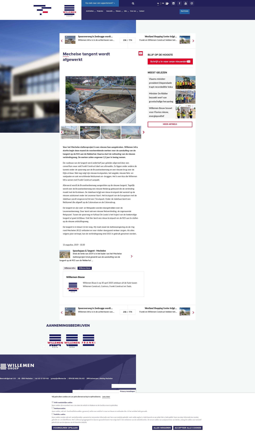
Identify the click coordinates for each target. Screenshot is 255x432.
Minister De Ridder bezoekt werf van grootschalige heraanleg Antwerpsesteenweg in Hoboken (161, 101)
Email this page (141, 53)
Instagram (191, 3)
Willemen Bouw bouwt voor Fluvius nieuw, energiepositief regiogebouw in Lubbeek (160, 116)
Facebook (179, 3)
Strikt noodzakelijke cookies (63, 402)
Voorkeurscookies (59, 408)
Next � (144, 132)
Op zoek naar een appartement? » (100, 3)
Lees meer (106, 397)
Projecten (100, 11)
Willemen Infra (69, 268)
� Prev (61, 132)
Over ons (133, 11)
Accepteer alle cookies (188, 428)
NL (158, 3)
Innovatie (109, 11)
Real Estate (184, 11)
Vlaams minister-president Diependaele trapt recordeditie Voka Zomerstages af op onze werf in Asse (161, 87)
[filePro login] (168, 4)
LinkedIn (173, 3)
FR (163, 3)
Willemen (69, 11)
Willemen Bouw (85, 268)
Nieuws (118, 11)
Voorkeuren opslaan (65, 428)
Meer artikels (170, 124)
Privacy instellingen (127, 391)
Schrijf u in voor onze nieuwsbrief (169, 61)
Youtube (185, 3)
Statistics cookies (59, 414)
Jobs (125, 11)
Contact (141, 11)
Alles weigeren (162, 428)
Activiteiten (90, 11)
